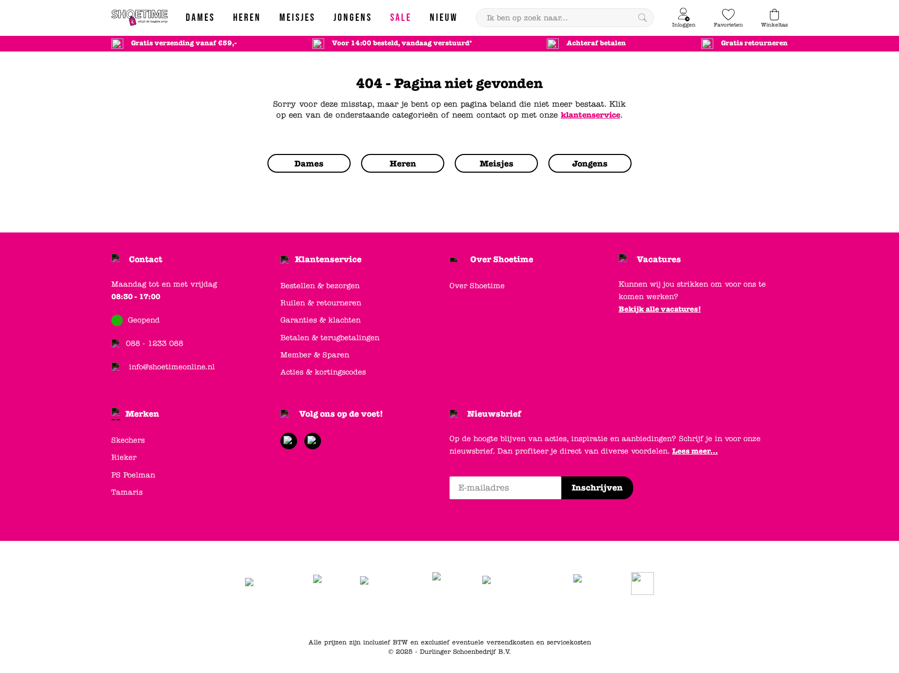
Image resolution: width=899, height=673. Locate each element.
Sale (576, 616)
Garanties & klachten (320, 320)
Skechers (128, 440)
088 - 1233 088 (154, 343)
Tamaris (127, 492)
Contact (145, 259)
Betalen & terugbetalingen (329, 337)
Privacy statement (402, 616)
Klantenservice (328, 259)
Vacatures (659, 259)
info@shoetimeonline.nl (172, 367)
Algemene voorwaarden (325, 616)
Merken (142, 414)
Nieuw (602, 616)
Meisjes (548, 616)
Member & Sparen (314, 355)
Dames (452, 616)
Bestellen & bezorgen (319, 285)
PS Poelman (133, 475)
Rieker (123, 457)
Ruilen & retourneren (320, 303)
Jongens (514, 616)
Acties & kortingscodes (323, 372)
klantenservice (590, 115)
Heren (482, 616)
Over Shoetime (501, 259)
